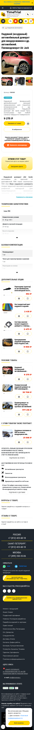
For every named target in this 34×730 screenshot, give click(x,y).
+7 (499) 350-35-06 (17, 556)
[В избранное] (28, 298)
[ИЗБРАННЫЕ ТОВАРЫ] (31, 21)
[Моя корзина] (26, 21)
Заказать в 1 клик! (14, 123)
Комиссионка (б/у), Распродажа (14, 629)
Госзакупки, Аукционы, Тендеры (14, 649)
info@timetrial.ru (14, 677)
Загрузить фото (17, 166)
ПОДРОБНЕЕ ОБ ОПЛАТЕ (17, 458)
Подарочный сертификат (11, 615)
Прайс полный (8, 625)
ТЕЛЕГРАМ (23, 566)
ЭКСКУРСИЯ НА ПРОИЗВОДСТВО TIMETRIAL (17, 578)
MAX (8, 566)
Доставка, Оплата (9, 639)
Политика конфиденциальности (14, 659)
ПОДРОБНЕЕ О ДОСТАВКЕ (17, 492)
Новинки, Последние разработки (14, 619)
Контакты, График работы (11, 642)
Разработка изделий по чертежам (14, 622)
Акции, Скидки (8, 612)
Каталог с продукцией (10, 609)
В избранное (17, 129)
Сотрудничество (8, 636)
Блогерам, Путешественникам (13, 646)
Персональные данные (11, 656)
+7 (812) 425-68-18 (17, 538)
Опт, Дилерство (8, 632)
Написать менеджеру (18, 145)
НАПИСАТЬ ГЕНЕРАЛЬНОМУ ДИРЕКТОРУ (17, 598)
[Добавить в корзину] (28, 123)
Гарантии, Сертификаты (11, 652)
